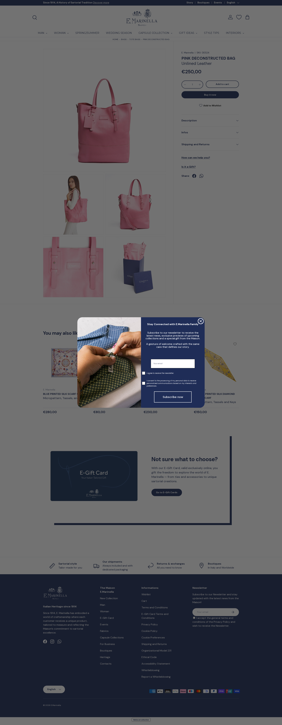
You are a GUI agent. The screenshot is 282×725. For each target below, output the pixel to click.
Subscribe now (173, 397)
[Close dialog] (200, 321)
